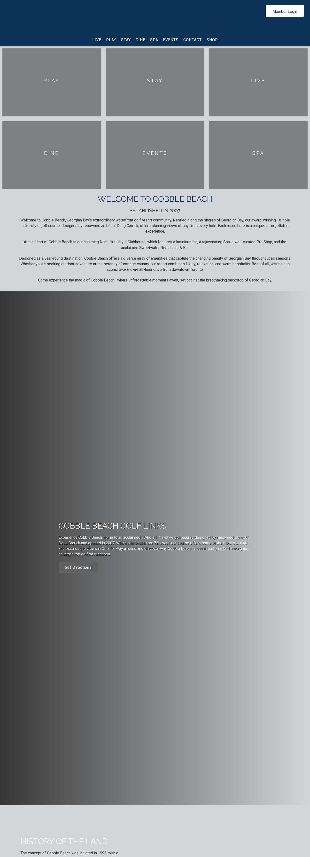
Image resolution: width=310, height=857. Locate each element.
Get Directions (78, 567)
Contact (192, 40)
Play (111, 40)
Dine (140, 40)
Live (96, 40)
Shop (212, 40)
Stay (126, 40)
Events (170, 40)
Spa (154, 40)
